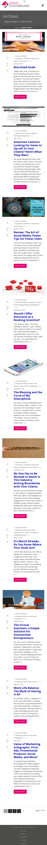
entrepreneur (19, 58)
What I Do (23, 834)
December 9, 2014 (19, 389)
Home (17, 27)
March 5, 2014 (18, 538)
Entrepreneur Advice (29, 58)
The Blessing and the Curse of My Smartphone (28, 395)
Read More (20, 97)
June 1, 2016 (17, 138)
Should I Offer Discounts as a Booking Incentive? (27, 317)
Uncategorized (33, 386)
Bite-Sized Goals (24, 67)
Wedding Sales (24, 136)
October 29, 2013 (19, 621)
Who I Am (23, 831)
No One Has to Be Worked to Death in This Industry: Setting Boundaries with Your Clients (27, 480)
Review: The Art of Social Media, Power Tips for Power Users (28, 235)
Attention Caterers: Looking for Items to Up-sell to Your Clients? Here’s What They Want (28, 148)
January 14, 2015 (18, 229)
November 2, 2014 (19, 470)
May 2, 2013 (17, 740)
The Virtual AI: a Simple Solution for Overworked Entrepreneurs (26, 631)
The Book (23, 840)
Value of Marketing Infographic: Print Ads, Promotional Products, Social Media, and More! (27, 750)
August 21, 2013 (18, 684)
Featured (30, 383)
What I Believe (23, 837)
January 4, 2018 (18, 64)
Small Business (34, 223)
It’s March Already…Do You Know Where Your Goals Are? (27, 544)
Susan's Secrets (22, 61)
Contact (23, 843)
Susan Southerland (21, 56)
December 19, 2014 (19, 310)
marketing (18, 133)
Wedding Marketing (24, 305)
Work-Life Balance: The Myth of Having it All (27, 691)
